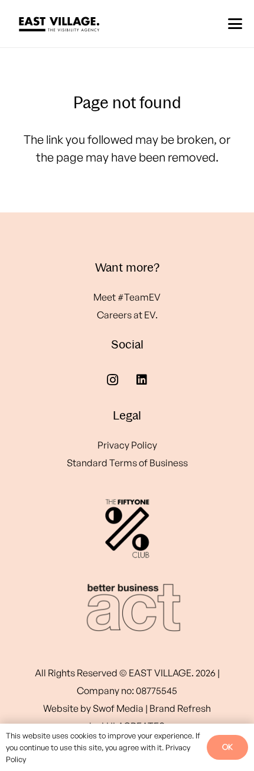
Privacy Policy (127, 445)
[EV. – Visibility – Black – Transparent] (59, 23)
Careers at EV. (127, 315)
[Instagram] (112, 380)
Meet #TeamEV (127, 297)
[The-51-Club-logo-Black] (127, 528)
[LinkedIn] (142, 380)
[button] (235, 24)
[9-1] (127, 607)
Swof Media (118, 708)
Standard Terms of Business (127, 463)
